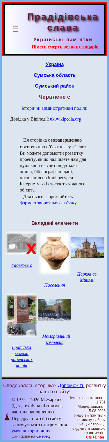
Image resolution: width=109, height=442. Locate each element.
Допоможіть (71, 385)
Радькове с (21, 265)
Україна (55, 64)
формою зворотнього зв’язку (48, 202)
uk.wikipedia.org (65, 119)
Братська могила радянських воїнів (22, 356)
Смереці (43, 436)
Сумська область (55, 75)
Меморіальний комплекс (56, 339)
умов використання (31, 430)
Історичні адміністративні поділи (54, 108)
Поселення (54, 285)
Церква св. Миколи (87, 277)
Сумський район (54, 86)
